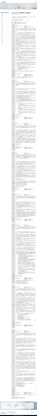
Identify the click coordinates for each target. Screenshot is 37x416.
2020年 (2, 24)
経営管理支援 (16, 405)
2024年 (2, 17)
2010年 (2, 42)
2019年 (2, 26)
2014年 (2, 35)
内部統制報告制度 (17, 404)
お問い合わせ (23, 406)
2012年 (2, 38)
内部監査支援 (16, 406)
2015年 (2, 33)
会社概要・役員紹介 (9, 404)
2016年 (2, 31)
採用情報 (23, 404)
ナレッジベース (23, 405)
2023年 (2, 19)
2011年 (2, 40)
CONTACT (32, 412)
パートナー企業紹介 (9, 406)
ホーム (3, 404)
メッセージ (8, 405)
